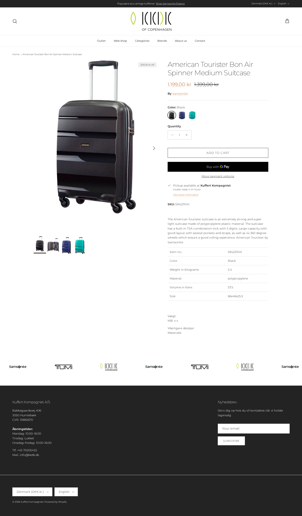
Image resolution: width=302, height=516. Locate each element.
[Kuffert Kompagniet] (151, 21)
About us (181, 40)
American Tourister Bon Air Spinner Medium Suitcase (52, 54)
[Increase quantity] (187, 134)
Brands (162, 40)
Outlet (101, 40)
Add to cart (217, 153)
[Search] (14, 21)
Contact (200, 40)
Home (16, 54)
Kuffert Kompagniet (32, 501)
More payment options (218, 176)
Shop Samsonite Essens (170, 3)
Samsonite (180, 93)
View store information (185, 194)
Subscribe (231, 440)
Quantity (174, 126)
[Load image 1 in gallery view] (96, 146)
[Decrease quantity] (171, 134)
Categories (142, 40)
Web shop (120, 40)
